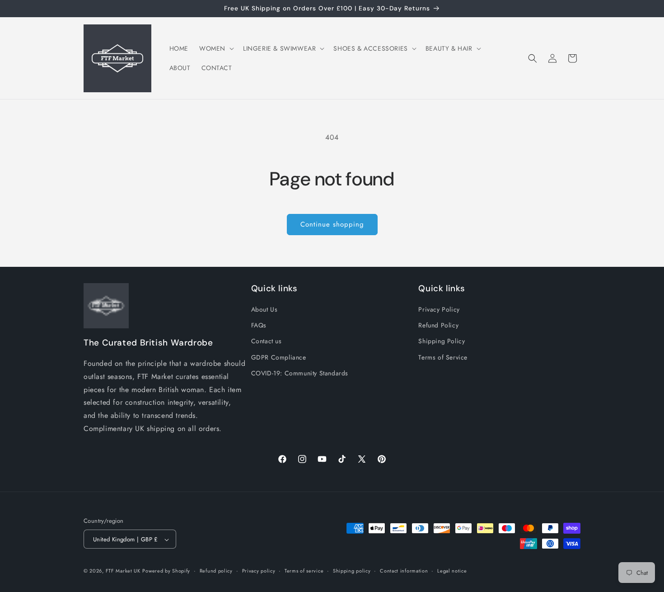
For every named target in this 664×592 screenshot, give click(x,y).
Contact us (266, 341)
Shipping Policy (441, 341)
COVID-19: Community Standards (299, 373)
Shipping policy (352, 570)
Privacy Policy (438, 309)
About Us (264, 309)
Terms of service (304, 570)
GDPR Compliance (278, 357)
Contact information (404, 570)
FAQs (259, 325)
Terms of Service (443, 357)
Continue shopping (332, 224)
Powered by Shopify (166, 571)
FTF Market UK (123, 571)
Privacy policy (259, 570)
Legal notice (452, 570)
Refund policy (216, 570)
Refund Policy (438, 325)
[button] (216, 48)
